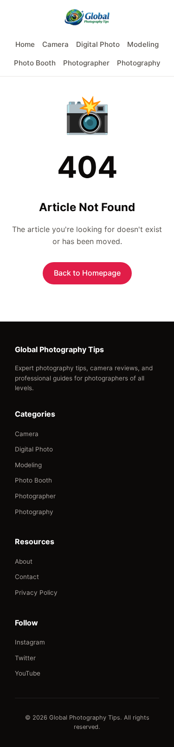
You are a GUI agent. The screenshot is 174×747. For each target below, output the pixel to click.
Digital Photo (98, 44)
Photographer (86, 62)
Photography (139, 62)
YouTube (27, 673)
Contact (27, 576)
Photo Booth (35, 62)
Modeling (143, 44)
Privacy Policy (36, 592)
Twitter (25, 658)
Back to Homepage (87, 272)
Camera (55, 44)
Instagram (30, 642)
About (23, 561)
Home (25, 44)
